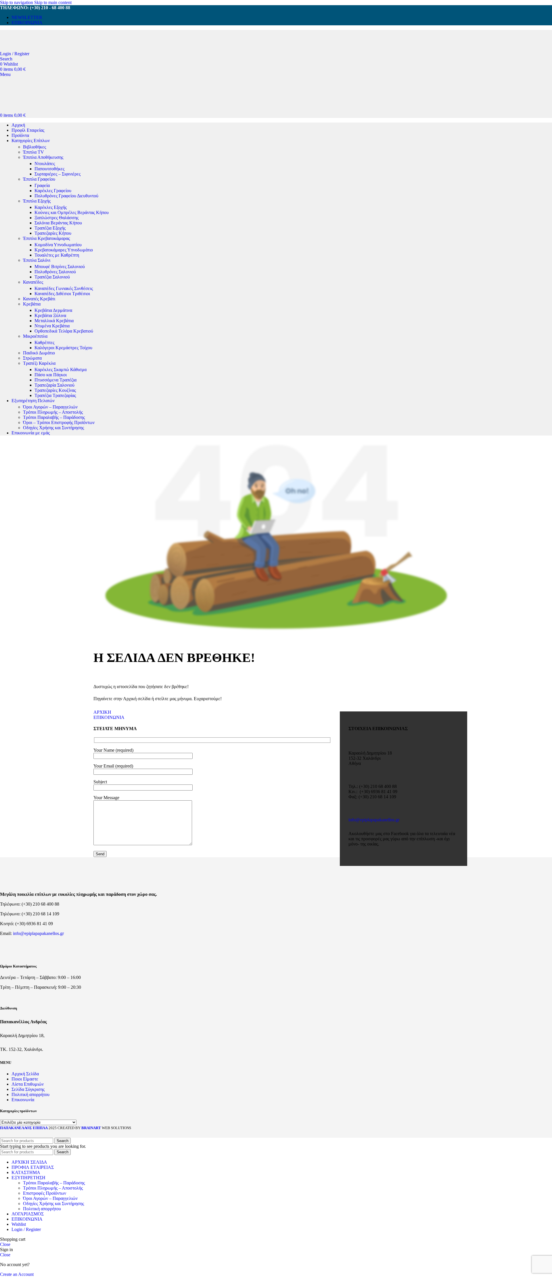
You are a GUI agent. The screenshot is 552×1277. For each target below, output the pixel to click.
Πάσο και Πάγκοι (50, 374)
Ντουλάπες (44, 163)
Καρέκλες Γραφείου (52, 190)
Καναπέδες (33, 282)
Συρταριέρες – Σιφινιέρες (57, 173)
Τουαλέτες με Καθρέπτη (56, 255)
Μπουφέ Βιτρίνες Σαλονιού (59, 266)
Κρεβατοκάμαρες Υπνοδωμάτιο (63, 249)
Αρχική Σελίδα (25, 1073)
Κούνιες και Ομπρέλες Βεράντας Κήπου (71, 212)
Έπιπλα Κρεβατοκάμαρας (46, 238)
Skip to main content (53, 2)
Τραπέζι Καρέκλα (39, 363)
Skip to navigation (17, 2)
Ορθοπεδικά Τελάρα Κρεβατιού (63, 331)
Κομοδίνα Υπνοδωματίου (58, 244)
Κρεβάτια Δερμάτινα (53, 310)
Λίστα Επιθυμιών (28, 1084)
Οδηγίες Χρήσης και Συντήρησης (53, 427)
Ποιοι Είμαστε (25, 1078)
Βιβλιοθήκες (34, 146)
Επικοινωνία (23, 1099)
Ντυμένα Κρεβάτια (52, 325)
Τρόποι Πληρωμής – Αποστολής (53, 412)
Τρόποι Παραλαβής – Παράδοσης (54, 417)
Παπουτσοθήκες (49, 168)
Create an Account (17, 1274)
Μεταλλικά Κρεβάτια (54, 320)
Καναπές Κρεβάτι (39, 298)
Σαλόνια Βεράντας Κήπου (58, 222)
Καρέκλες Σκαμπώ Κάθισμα (60, 369)
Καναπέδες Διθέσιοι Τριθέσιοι (62, 293)
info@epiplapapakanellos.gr (373, 819)
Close (5, 1244)
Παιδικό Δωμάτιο (39, 352)
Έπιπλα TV (33, 152)
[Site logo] (40, 48)
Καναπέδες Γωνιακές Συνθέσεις (63, 288)
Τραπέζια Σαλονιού (52, 276)
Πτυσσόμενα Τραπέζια (55, 379)
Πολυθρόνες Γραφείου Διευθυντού (66, 195)
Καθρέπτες (44, 342)
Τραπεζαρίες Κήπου (52, 233)
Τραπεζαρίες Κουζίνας (55, 390)
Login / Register (26, 1229)
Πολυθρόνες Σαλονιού (55, 271)
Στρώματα (32, 358)
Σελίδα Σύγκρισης (28, 1089)
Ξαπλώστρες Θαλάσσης (56, 217)
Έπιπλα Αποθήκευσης (43, 157)
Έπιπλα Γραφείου (39, 179)
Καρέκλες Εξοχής (50, 207)
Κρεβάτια (32, 303)
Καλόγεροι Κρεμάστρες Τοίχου (63, 347)
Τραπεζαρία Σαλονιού (54, 385)
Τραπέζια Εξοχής (50, 228)
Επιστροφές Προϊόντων (44, 1193)
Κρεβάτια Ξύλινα (50, 315)
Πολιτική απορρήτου (30, 1094)
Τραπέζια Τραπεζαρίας (55, 395)
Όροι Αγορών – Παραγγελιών (50, 406)
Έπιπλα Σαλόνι (36, 260)
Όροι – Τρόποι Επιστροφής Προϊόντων (59, 422)
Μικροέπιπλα (35, 336)
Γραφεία (42, 185)
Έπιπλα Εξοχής (37, 200)
